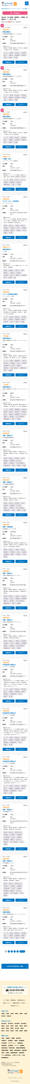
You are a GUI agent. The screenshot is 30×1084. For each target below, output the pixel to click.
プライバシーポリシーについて (15, 1078)
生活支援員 (4, 1043)
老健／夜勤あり (8, 435)
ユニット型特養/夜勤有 (10, 294)
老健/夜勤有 (6, 912)
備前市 (12, 1028)
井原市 (21, 1026)
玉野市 (12, 1026)
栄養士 (3, 1052)
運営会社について (15, 1005)
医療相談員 (20, 1043)
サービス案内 (6, 1000)
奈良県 (7, 1013)
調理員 (7, 1052)
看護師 (13, 1038)
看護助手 (8, 1038)
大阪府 (12, 1013)
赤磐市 (22, 1028)
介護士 (3, 1038)
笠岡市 (16, 1026)
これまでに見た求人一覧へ (15, 966)
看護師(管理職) (4, 1050)
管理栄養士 (24, 1050)
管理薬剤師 (21, 1040)
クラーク (17, 1045)
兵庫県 (3, 1013)
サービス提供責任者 (6, 1055)
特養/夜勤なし (7, 249)
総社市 (25, 1026)
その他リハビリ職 (16, 1055)
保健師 (11, 1050)
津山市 (7, 1026)
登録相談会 (13, 1000)
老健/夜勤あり (7, 338)
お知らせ (23, 1003)
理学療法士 (18, 1038)
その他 (23, 1055)
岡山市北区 (4, 1023)
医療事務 (22, 1045)
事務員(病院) (12, 1048)
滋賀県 (16, 1013)
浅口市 (7, 1030)
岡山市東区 (17, 1023)
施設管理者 (21, 1052)
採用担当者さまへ (21, 1000)
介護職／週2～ (7, 159)
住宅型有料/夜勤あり (9, 665)
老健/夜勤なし (7, 387)
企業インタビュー (7, 1003)
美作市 (3, 1030)
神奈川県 (3, 1016)
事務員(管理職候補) (20, 1048)
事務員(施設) (4, 1048)
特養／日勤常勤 (8, 527)
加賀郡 (25, 1030)
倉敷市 (3, 1026)
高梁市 (3, 1028)
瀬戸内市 (17, 1028)
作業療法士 (4, 1040)
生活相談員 (10, 1045)
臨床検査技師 (17, 1050)
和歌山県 (9, 1016)
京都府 (21, 1013)
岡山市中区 (10, 1023)
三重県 (25, 1013)
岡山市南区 (23, 1023)
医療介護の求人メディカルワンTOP (10, 9)
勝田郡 (21, 1030)
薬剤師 (16, 1040)
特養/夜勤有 (6, 32)
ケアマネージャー (12, 1043)
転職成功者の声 (16, 1003)
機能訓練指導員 (14, 1052)
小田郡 (16, 1030)
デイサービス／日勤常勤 (11, 201)
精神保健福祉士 (5, 1057)
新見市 (7, 1028)
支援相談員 (4, 1045)
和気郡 (12, 1030)
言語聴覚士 (10, 1040)
